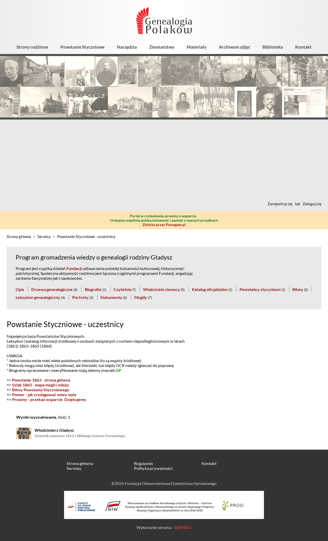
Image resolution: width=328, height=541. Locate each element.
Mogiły (140, 297)
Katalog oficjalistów (210, 289)
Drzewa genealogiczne (52, 289)
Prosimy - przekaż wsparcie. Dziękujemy (49, 399)
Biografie (93, 289)
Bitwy (297, 289)
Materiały (197, 47)
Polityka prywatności (153, 468)
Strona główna (19, 236)
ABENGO (182, 527)
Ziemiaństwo (162, 47)
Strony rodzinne (32, 47)
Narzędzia (127, 47)
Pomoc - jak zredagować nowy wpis (44, 394)
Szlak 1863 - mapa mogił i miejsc (40, 384)
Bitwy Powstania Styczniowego (40, 389)
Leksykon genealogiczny (38, 297)
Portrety (80, 297)
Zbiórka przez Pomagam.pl (164, 224)
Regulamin (143, 463)
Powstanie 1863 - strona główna (41, 379)
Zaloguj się (312, 203)
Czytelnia (122, 289)
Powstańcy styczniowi (260, 289)
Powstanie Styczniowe (82, 47)
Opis (20, 289)
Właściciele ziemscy (161, 289)
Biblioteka (272, 47)
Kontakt (303, 47)
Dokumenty (111, 297)
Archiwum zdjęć (234, 47)
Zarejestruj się (280, 203)
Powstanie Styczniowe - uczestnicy (86, 236)
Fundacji (74, 268)
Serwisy (44, 236)
